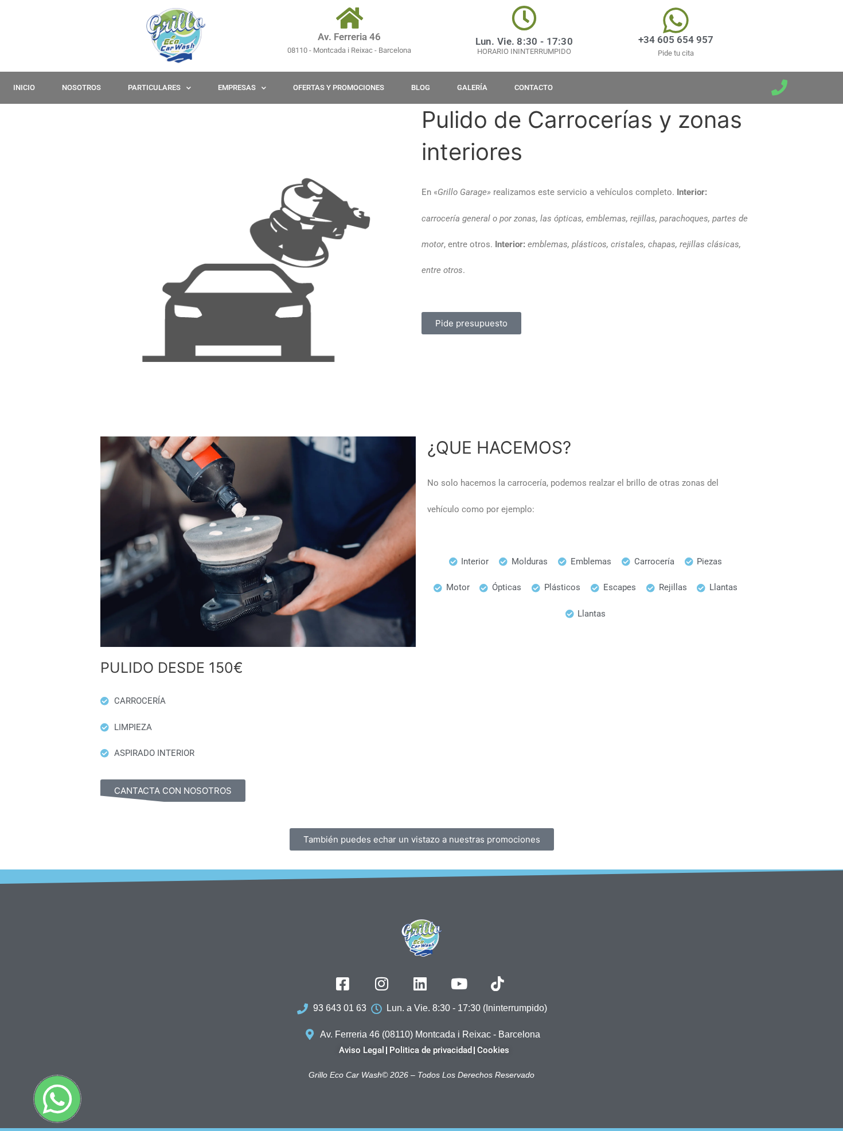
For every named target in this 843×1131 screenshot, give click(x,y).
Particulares (154, 87)
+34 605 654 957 (675, 39)
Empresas (237, 87)
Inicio (24, 87)
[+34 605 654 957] (675, 20)
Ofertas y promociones (338, 87)
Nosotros (81, 87)
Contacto (533, 87)
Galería (472, 87)
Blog (420, 87)
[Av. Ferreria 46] (349, 18)
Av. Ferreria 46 (349, 36)
